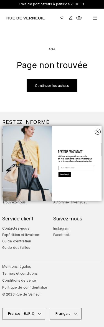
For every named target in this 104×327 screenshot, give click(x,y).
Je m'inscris (64, 175)
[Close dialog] (98, 132)
